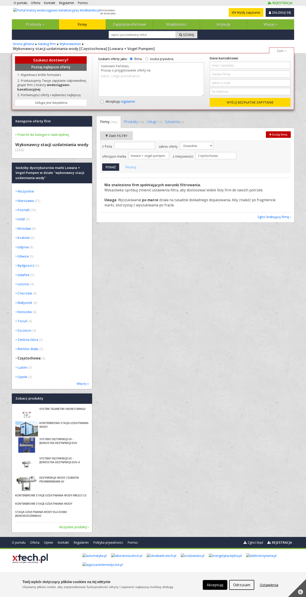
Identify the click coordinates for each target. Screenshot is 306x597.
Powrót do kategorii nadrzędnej (43, 134)
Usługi (154, 121)
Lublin (22, 367)
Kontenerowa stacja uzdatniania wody (63, 425)
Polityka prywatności (108, 542)
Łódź (21, 219)
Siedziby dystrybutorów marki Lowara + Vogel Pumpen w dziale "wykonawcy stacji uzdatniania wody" (49, 172)
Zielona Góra (27, 339)
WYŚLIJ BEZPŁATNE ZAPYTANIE (250, 102)
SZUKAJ (188, 34)
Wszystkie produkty (73, 527)
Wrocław (24, 228)
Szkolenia (174, 121)
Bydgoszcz (25, 265)
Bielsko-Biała (27, 348)
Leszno (23, 284)
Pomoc (132, 542)
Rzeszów (24, 311)
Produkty (34, 24)
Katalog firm (47, 44)
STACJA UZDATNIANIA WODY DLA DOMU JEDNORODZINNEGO (41, 514)
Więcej (269, 24)
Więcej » (83, 383)
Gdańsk (23, 275)
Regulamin (81, 542)
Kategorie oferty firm (33, 121)
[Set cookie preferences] (297, 588)
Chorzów (24, 293)
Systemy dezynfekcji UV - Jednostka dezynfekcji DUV (58, 441)
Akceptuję (120, 101)
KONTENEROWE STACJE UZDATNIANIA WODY (43, 504)
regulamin (128, 101)
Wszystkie (25, 191)
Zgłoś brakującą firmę (273, 217)
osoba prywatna (161, 59)
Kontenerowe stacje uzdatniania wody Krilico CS (50, 495)
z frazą (107, 146)
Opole (22, 376)
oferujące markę (114, 156)
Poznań (23, 210)
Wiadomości (176, 24)
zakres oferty (169, 146)
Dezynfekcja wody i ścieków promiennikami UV (59, 479)
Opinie (48, 542)
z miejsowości (183, 156)
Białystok (24, 302)
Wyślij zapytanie (248, 12)
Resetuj (131, 167)
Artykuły (224, 24)
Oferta (34, 542)
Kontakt (63, 542)
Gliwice (23, 256)
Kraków (23, 237)
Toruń (22, 321)
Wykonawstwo (70, 44)
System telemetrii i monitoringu (62, 409)
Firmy (82, 24)
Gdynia (23, 247)
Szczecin (24, 330)
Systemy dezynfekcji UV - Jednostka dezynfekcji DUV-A (59, 460)
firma (138, 59)
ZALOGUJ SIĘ (281, 12)
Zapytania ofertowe (129, 24)
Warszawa (25, 200)
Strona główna (23, 44)
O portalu (19, 542)
